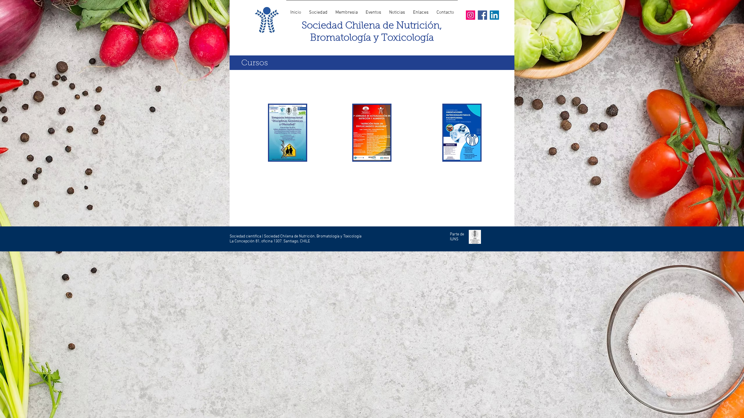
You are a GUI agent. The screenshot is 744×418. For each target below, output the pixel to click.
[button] (318, 10)
